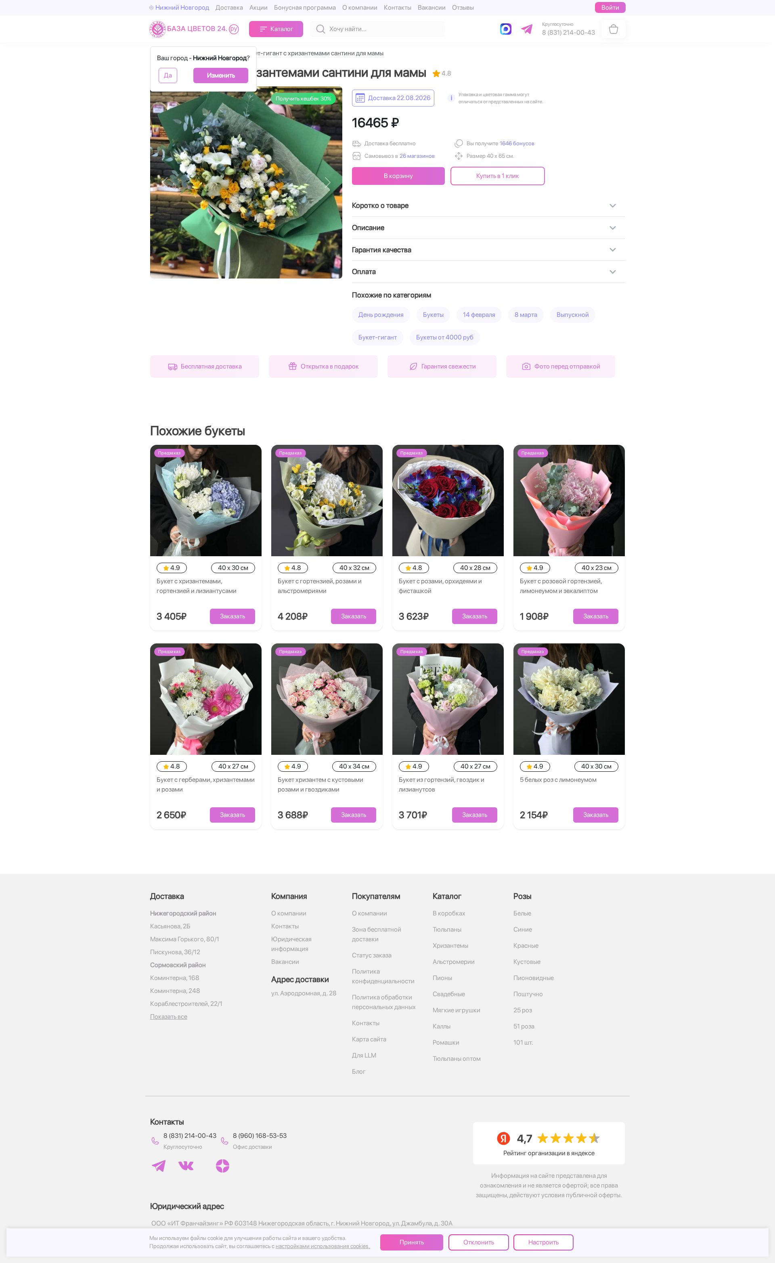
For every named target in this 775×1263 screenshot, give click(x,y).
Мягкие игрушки (456, 1010)
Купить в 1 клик (497, 176)
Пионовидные (533, 978)
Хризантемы (450, 945)
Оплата (364, 271)
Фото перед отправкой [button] (567, 366)
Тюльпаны (447, 929)
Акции (258, 7)
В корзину (398, 176)
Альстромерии (454, 962)
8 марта (526, 314)
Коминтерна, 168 (174, 978)
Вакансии (432, 7)
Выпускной (573, 314)
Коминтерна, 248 (175, 991)
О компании (359, 7)
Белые (522, 913)
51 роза (523, 1026)
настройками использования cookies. (323, 1246)
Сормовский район (178, 965)
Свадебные (449, 994)
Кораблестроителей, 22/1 (186, 1003)
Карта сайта (369, 1039)
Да (168, 75)
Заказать (232, 616)
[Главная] (196, 29)
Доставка (229, 7)
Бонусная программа (305, 7)
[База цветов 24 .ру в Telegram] (158, 1165)
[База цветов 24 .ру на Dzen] (222, 1166)
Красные (525, 945)
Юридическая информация (291, 944)
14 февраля (479, 314)
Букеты (433, 314)
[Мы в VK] (186, 1166)
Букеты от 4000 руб (444, 337)
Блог (359, 1071)
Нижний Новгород (182, 7)
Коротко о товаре (380, 205)
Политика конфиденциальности (383, 976)
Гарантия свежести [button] (448, 366)
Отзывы (463, 7)
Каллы (441, 1026)
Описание (368, 227)
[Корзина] (613, 29)
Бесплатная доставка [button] (211, 366)
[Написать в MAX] (507, 29)
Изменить (221, 75)
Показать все (168, 1016)
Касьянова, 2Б (170, 926)
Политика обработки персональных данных (384, 1002)
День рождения (381, 314)
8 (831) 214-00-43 (189, 1135)
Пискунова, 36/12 (175, 952)
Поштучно (528, 994)
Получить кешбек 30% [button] (303, 98)
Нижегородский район (183, 913)
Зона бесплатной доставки (376, 934)
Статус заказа (372, 955)
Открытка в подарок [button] (330, 366)
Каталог (281, 29)
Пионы (442, 978)
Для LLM (364, 1055)
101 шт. (523, 1042)
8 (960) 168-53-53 (260, 1135)
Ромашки (446, 1042)
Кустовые (526, 962)
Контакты (397, 7)
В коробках (449, 913)
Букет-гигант (377, 337)
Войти (610, 7)
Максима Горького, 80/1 (184, 939)
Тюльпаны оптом (457, 1058)
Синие (522, 929)
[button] (516, 143)
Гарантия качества (381, 249)
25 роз (522, 1010)
